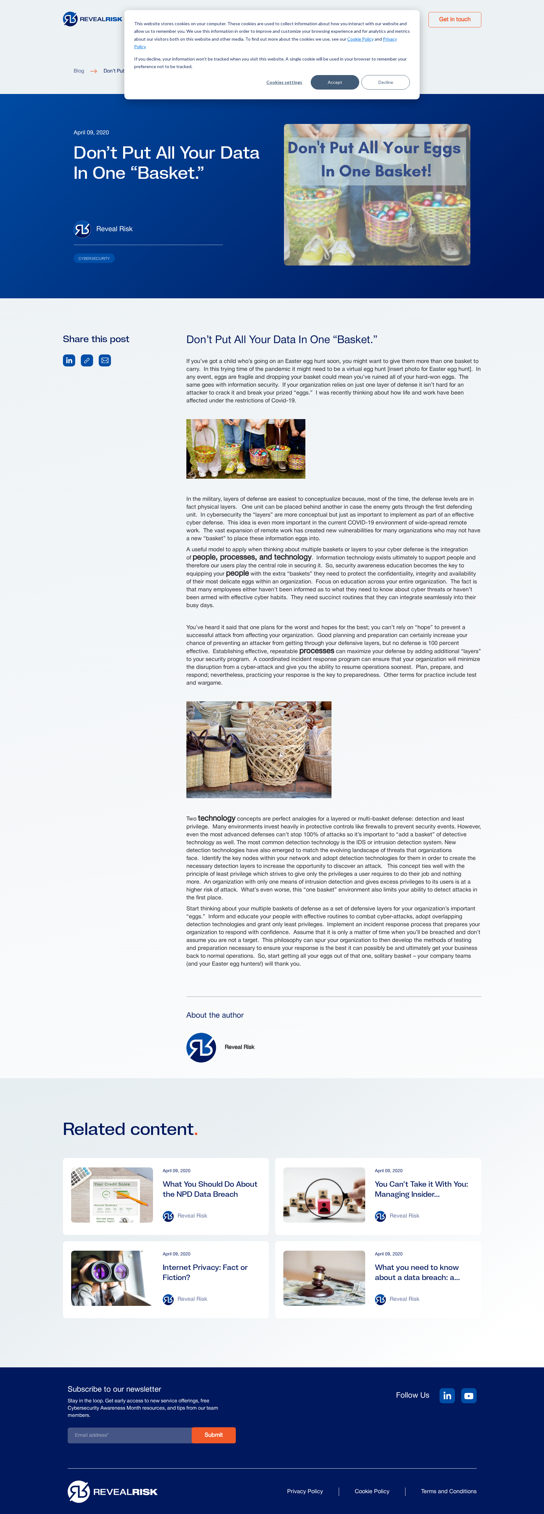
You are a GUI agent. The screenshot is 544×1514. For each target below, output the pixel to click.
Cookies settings (284, 82)
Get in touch (455, 19)
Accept (335, 82)
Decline (385, 82)
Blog (79, 71)
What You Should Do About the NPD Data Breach (210, 1189)
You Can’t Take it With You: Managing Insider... (421, 1189)
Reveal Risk (114, 229)
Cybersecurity (94, 258)
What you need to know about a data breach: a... (417, 1272)
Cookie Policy (360, 39)
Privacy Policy (305, 1491)
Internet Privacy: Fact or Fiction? (205, 1272)
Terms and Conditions (449, 1491)
